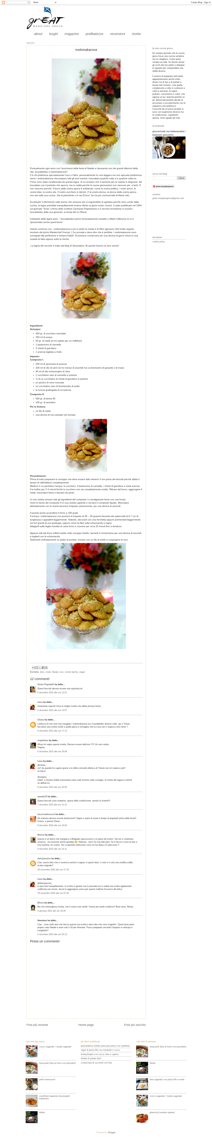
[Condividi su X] (40, 667)
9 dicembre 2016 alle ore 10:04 (52, 825)
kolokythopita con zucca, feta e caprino (100, 1054)
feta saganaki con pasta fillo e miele (167, 1079)
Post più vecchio (135, 1025)
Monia (40, 902)
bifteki (42, 1112)
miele (48, 672)
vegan (82, 672)
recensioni (117, 34)
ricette (136, 34)
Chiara (41, 719)
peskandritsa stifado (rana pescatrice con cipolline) (105, 1046)
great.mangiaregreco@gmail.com (168, 198)
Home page (86, 1025)
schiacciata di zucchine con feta (96, 1062)
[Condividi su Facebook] (43, 667)
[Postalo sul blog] (36, 667)
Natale (55, 672)
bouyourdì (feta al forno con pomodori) (57, 1063)
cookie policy (158, 241)
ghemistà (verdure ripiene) (162, 1112)
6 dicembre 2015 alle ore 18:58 (52, 751)
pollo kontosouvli (47, 1079)
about (38, 34)
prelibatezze (94, 34)
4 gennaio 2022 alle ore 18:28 (51, 911)
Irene (40, 702)
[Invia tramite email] (33, 667)
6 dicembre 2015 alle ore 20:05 (52, 787)
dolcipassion (44, 858)
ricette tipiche (71, 672)
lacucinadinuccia (46, 814)
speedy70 (42, 796)
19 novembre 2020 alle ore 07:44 (53, 893)
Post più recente (37, 1025)
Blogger (111, 1132)
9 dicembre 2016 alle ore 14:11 (52, 849)
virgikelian (42, 740)
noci (62, 672)
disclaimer (157, 237)
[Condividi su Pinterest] (46, 667)
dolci (42, 672)
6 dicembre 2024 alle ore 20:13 (52, 934)
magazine (72, 34)
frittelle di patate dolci (91, 1058)
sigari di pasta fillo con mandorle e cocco (100, 1050)
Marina (40, 835)
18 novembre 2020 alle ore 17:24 (53, 869)
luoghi (53, 34)
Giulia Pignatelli (45, 684)
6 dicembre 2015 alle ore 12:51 (52, 692)
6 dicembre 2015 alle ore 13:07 (52, 710)
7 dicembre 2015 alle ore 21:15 (52, 804)
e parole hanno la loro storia (102, 245)
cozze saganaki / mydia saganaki (55, 1046)
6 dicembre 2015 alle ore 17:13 (52, 731)
